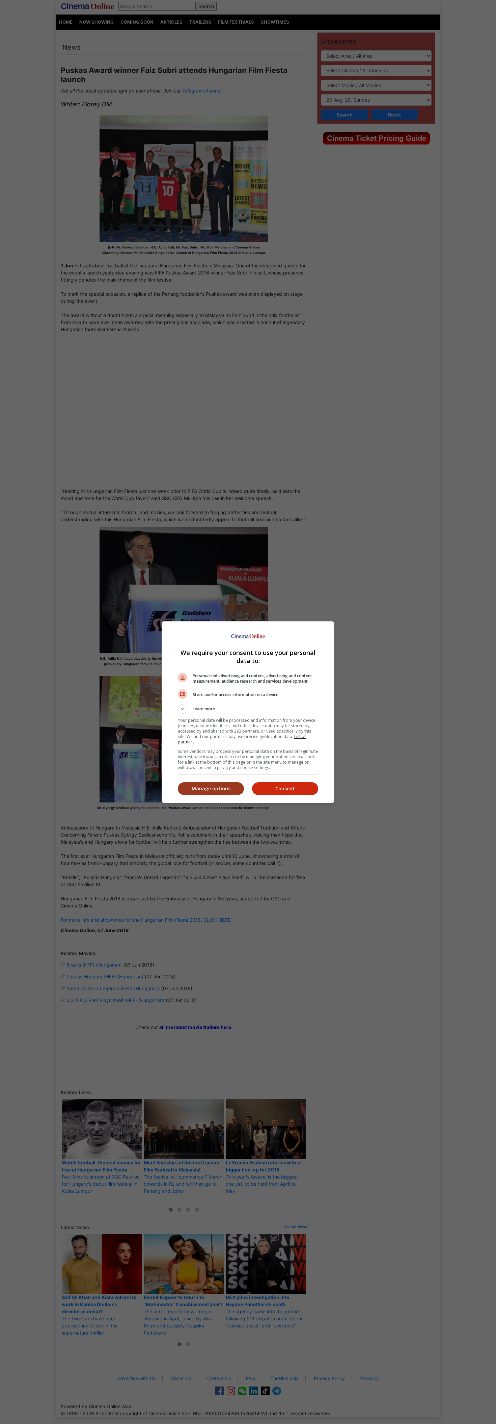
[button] (248, 709)
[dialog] (248, 712)
